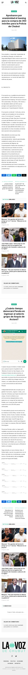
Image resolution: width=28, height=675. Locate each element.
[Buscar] (25, 2)
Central (14, 304)
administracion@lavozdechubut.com (14, 667)
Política (13, 661)
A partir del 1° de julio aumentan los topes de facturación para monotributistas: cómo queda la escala (20, 188)
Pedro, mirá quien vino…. (18, 612)
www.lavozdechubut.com (9, 375)
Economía (20, 661)
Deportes (17, 663)
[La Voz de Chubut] (15, 2)
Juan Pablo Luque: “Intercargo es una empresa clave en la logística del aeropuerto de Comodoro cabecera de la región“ (13, 246)
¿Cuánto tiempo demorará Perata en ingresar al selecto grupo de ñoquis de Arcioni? (7, 187)
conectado (20, 286)
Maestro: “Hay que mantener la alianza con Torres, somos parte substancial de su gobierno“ (14, 271)
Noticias (14, 11)
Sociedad (10, 663)
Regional (6, 661)
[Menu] (3, 2)
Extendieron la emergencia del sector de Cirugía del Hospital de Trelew (8, 513)
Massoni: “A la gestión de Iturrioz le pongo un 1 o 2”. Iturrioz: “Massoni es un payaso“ (14, 220)
